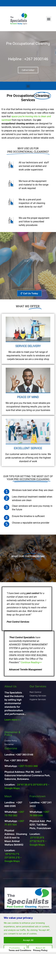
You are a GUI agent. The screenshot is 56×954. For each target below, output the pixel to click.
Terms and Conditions (20, 950)
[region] (28, 933)
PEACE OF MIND (28, 397)
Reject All (40, 948)
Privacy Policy (40, 950)
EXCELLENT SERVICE (28, 448)
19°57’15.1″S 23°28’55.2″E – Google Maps (13, 857)
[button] (48, 18)
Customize (14, 948)
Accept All (28, 940)
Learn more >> (12, 719)
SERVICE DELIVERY (28, 346)
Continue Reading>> (31, 662)
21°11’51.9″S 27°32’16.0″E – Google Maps (38, 841)
